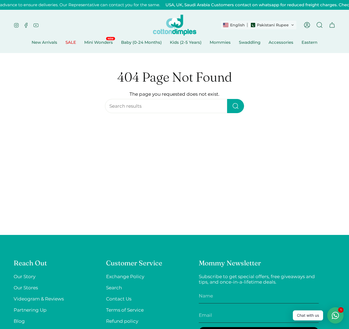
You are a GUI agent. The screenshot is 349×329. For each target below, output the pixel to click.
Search (114, 287)
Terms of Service (125, 310)
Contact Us (118, 299)
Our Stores (26, 287)
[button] (258, 25)
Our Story (24, 276)
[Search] (235, 106)
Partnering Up (30, 310)
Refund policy (122, 321)
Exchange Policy (125, 276)
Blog (19, 321)
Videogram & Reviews (39, 299)
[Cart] (332, 25)
